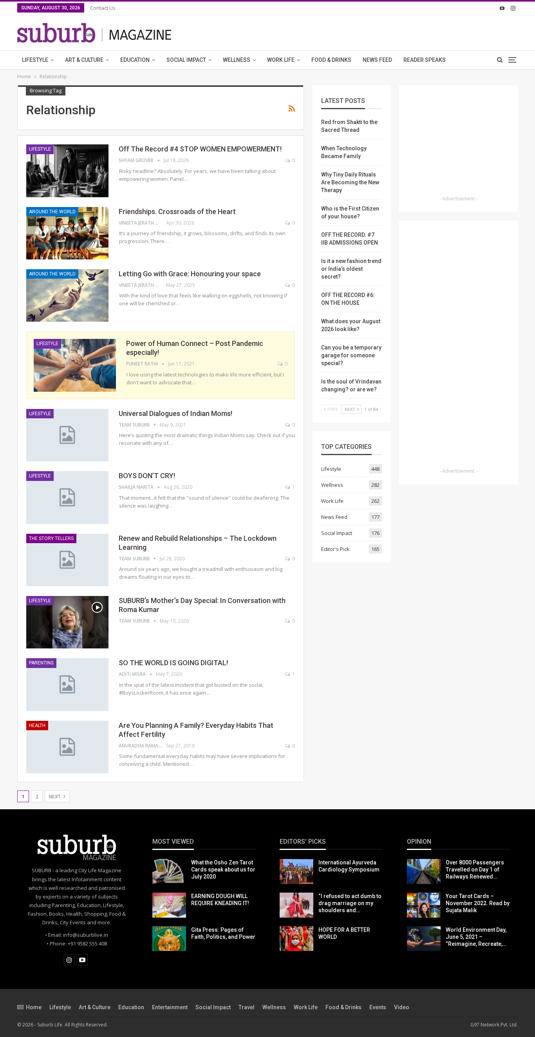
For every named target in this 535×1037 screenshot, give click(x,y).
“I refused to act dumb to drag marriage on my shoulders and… (349, 903)
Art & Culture (84, 60)
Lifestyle (35, 60)
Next (55, 796)
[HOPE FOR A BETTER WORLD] (296, 938)
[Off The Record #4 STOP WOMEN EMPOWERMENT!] (67, 170)
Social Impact (186, 60)
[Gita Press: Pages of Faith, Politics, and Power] (169, 938)
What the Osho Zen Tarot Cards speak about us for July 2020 (223, 869)
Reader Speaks (424, 60)
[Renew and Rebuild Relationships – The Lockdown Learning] (67, 560)
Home (34, 1007)
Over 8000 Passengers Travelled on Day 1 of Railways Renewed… (475, 869)
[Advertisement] (459, 143)
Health (37, 725)
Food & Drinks (331, 60)
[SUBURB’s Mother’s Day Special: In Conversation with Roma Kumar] (67, 622)
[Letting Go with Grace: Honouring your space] (67, 295)
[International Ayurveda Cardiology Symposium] (296, 871)
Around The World (52, 211)
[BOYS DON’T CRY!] (67, 497)
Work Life (281, 60)
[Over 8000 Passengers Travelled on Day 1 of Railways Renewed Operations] (424, 871)
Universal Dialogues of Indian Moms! (175, 413)
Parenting (41, 663)
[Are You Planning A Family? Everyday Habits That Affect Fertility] (67, 747)
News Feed (377, 60)
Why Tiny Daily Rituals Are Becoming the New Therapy (350, 182)
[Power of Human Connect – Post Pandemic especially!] (75, 365)
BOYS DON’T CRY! (147, 476)
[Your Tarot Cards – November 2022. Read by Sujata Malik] (424, 905)
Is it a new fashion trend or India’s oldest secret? (351, 269)
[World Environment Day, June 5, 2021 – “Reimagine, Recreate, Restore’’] (424, 938)
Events (377, 1007)
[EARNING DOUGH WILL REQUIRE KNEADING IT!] (169, 905)
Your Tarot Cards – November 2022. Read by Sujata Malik (478, 903)
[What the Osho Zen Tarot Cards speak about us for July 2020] (169, 871)
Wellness (236, 60)
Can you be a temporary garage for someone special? (351, 355)
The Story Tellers (51, 538)
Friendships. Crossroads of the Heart (177, 211)
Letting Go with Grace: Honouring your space (190, 274)
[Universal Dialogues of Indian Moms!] (67, 435)
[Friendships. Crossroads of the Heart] (67, 233)
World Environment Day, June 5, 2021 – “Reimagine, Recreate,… (476, 937)
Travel (247, 1007)
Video (401, 1007)
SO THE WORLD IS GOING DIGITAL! (173, 663)
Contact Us (103, 7)
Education (135, 60)
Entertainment (170, 1007)
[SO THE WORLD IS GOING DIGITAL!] (67, 684)
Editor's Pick (335, 549)
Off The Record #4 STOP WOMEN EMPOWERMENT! (200, 149)
